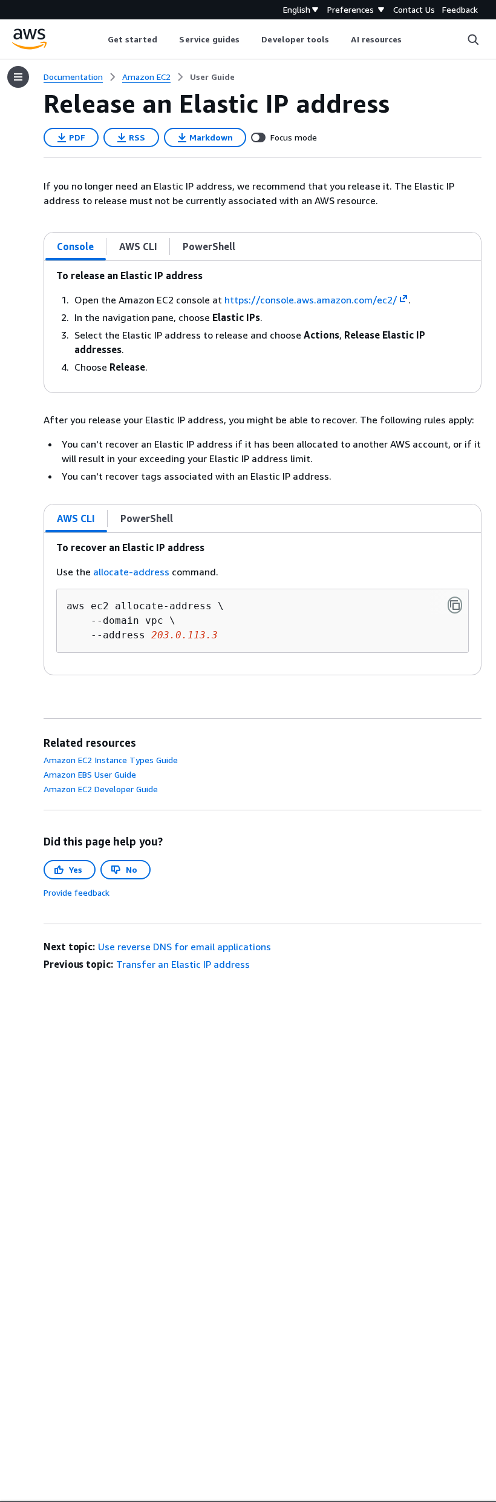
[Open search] (473, 39)
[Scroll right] (411, 39)
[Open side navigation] (18, 77)
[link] (212, 77)
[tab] (76, 246)
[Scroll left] (98, 39)
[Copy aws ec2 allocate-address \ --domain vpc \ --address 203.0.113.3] (455, 605)
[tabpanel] (262, 326)
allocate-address (131, 572)
